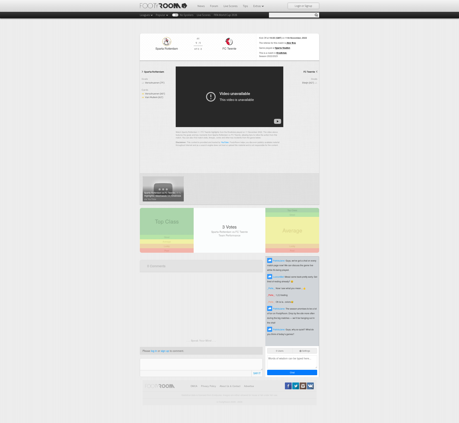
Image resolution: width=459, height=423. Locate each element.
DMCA (194, 386)
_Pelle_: (271, 288)
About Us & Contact (230, 386)
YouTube (225, 142)
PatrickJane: (279, 260)
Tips (245, 6)
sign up (165, 351)
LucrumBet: (279, 276)
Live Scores (230, 6)
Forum (214, 6)
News (201, 6)
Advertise (249, 386)
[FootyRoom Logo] (165, 5)
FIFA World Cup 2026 (225, 15)
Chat (292, 372)
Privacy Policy (208, 386)
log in (154, 351)
